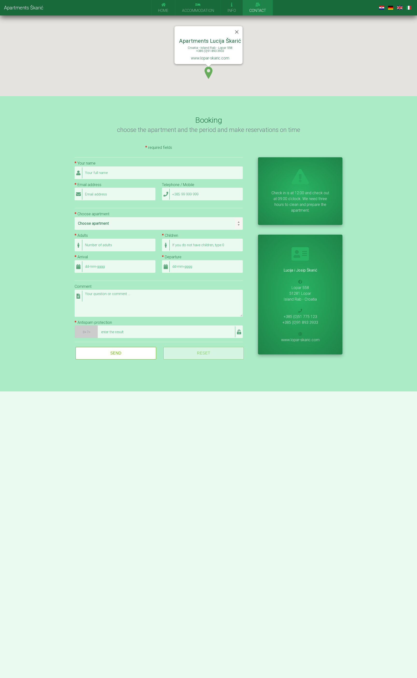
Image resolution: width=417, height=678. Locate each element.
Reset (203, 353)
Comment (83, 287)
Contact (257, 10)
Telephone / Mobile (178, 185)
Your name (86, 163)
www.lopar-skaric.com (210, 58)
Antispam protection (94, 323)
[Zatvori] (237, 32)
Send (115, 353)
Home (163, 10)
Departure (172, 257)
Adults (82, 236)
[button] (208, 73)
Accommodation (198, 10)
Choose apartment (92, 214)
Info (231, 10)
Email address (88, 185)
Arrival (82, 257)
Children (171, 236)
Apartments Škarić (23, 8)
